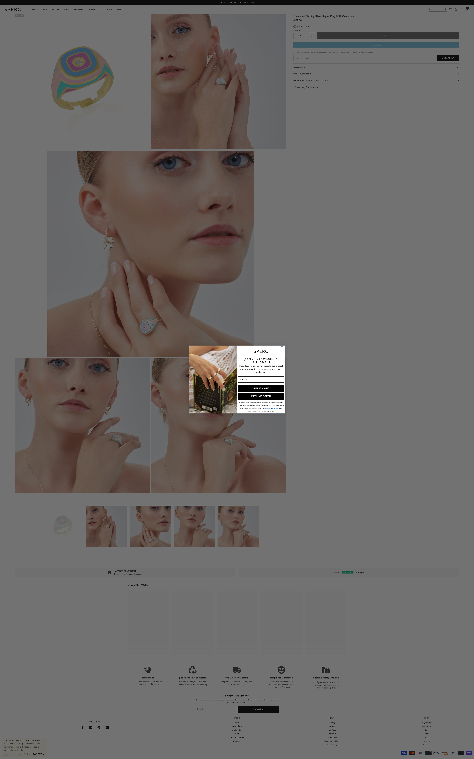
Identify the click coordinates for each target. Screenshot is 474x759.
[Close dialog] (282, 349)
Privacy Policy (275, 408)
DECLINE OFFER (261, 396)
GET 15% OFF (261, 388)
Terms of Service (267, 408)
